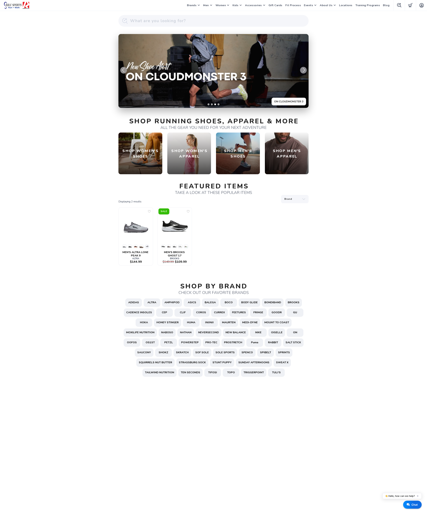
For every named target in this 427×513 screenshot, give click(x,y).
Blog (386, 5)
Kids (235, 5)
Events (308, 5)
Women (221, 5)
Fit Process (293, 5)
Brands (191, 5)
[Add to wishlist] (149, 211)
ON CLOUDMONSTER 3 (289, 101)
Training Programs (367, 5)
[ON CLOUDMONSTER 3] (213, 71)
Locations (345, 5)
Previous (123, 70)
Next (303, 70)
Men (206, 5)
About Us (326, 5)
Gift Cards (275, 5)
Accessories (253, 5)
